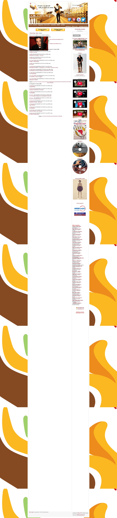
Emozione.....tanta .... (76, 271)
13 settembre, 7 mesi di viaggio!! (35, 76)
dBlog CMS (79, 513)
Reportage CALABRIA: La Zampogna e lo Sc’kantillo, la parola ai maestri (43, 67)
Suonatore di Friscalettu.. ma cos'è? (36, 55)
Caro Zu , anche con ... (77, 260)
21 (53, 81)
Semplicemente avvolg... (77, 239)
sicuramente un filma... (77, 250)
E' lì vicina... (31, 64)
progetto (35, 24)
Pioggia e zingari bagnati (34, 61)
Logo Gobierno (32, 105)
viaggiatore (40, 24)
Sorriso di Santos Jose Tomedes (35, 111)
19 (51, 81)
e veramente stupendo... (77, 231)
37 (49, 82)
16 (47, 81)
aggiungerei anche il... (77, 273)
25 (58, 81)
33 (68, 81)
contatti (63, 24)
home (30, 24)
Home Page (32, 33)
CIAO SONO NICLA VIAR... (77, 300)
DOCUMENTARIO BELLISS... (78, 258)
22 (54, 81)
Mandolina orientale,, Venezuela (35, 101)
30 (64, 81)
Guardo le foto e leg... (76, 281)
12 (42, 81)
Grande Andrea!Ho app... (77, 265)
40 (52, 82)
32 (66, 81)
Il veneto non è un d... (77, 244)
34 (69, 81)
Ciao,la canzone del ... (77, 234)
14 (44, 81)
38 (50, 82)
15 (46, 81)
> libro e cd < (74, 26)
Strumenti (32, 88)
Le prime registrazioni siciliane (35, 58)
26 (59, 81)
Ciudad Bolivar (32, 86)
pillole (58, 24)
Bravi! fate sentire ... (76, 292)
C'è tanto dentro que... (77, 268)
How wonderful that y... (77, 287)
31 (65, 81)
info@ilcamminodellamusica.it (55, 43)
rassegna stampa (83, 26)
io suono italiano (33, 60)
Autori (37, 33)
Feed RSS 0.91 (81, 307)
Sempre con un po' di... (77, 297)
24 (57, 81)
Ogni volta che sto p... (77, 228)
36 (47, 82)
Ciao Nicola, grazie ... (76, 252)
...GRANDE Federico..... (77, 303)
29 (63, 81)
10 (40, 81)
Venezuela (32, 85)
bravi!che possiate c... (77, 263)
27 (60, 81)
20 (52, 81)
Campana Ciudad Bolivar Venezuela (36, 89)
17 (48, 81)
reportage (32, 66)
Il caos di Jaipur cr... (76, 289)
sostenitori (53, 24)
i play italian (32, 69)
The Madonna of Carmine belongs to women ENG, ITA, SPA (41, 70)
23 (55, 81)
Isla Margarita (32, 92)
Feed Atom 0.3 (80, 308)
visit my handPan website (80, 178)
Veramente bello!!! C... (77, 295)
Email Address (80, 30)
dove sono (47, 24)
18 (49, 81)
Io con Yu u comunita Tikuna (35, 98)
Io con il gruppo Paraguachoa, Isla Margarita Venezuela (40, 95)
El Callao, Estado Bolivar (34, 114)
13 (43, 81)
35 (70, 81)
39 (51, 82)
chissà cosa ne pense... (77, 279)
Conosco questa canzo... (77, 255)
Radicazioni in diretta (33, 79)
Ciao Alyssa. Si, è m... (77, 236)
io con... (32, 94)
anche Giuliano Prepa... (77, 276)
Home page (31, 512)
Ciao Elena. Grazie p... (77, 242)
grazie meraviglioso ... (77, 284)
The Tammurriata (32, 73)
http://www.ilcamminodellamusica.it (56, 39)
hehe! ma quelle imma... (77, 247)
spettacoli (68, 26)
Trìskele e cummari (33, 52)
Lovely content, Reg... (76, 226)
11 (41, 81)
